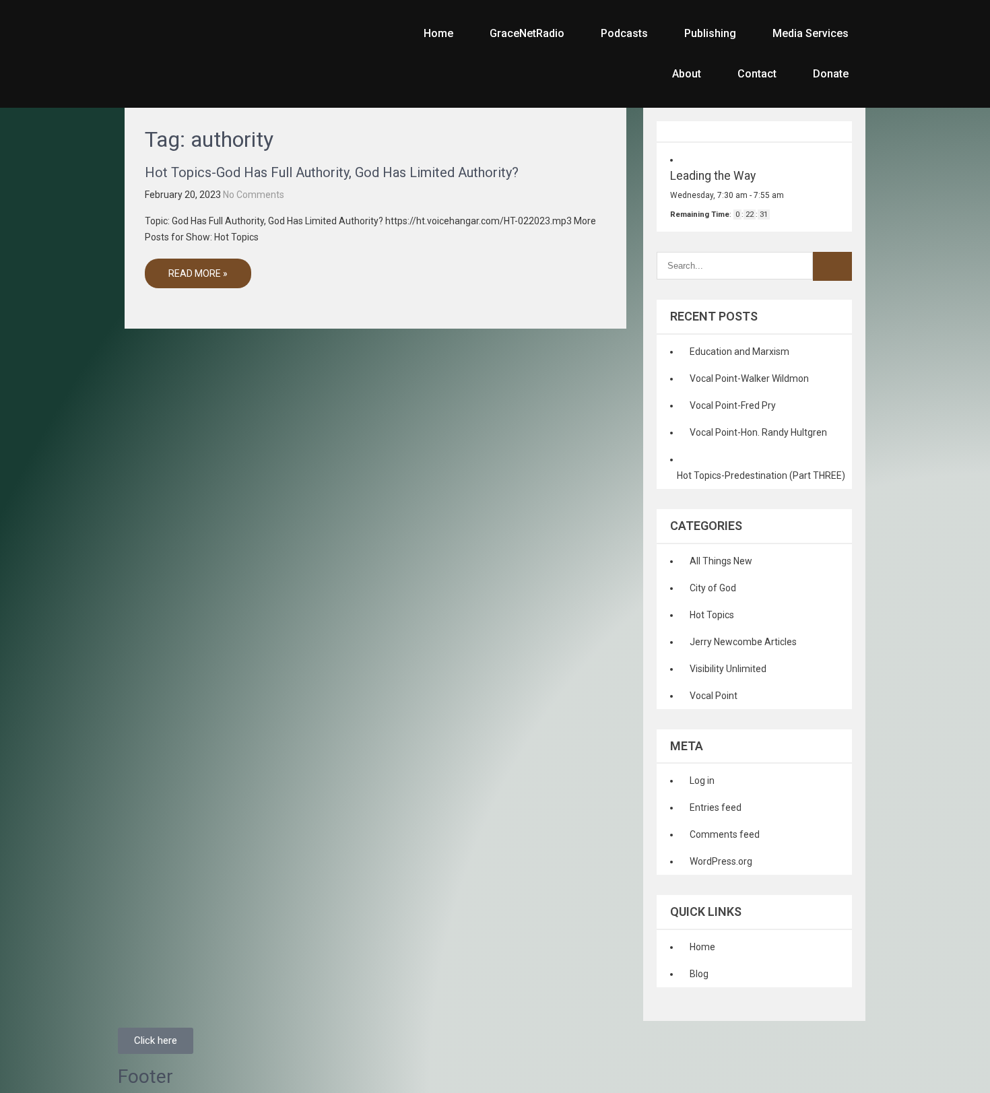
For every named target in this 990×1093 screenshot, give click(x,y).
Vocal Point (713, 695)
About (686, 73)
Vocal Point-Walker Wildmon (749, 378)
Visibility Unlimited (728, 668)
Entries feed (715, 807)
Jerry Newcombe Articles (743, 641)
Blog (699, 973)
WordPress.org (721, 861)
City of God (713, 588)
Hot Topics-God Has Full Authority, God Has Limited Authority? (332, 172)
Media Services (810, 33)
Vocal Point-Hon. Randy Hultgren (758, 432)
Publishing (710, 33)
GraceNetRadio (527, 33)
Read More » (198, 273)
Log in (702, 780)
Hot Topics (712, 614)
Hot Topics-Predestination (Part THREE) (761, 475)
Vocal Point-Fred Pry (733, 405)
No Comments (253, 194)
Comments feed (725, 834)
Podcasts (624, 33)
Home (438, 33)
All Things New (721, 561)
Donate (831, 73)
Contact (757, 73)
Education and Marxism (739, 351)
